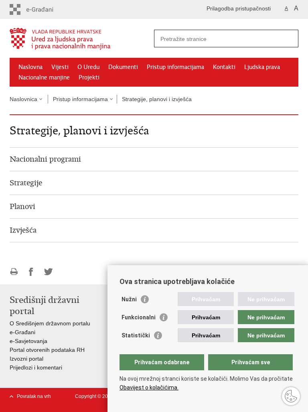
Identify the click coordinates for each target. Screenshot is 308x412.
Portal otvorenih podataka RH (47, 350)
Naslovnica (23, 99)
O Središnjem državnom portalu (50, 323)
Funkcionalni (139, 317)
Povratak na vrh (34, 396)
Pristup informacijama (175, 67)
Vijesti (60, 67)
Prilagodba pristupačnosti (239, 8)
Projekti (89, 77)
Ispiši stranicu (14, 272)
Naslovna (30, 67)
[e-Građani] (44, 9)
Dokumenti (123, 67)
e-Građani (22, 332)
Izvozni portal (26, 358)
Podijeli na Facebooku (31, 272)
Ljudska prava (262, 67)
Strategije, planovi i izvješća (157, 99)
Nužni (129, 299)
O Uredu (88, 67)
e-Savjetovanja (28, 341)
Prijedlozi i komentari (36, 367)
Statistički (136, 335)
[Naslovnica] (82, 39)
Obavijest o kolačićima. (149, 387)
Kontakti (224, 67)
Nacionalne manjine (44, 77)
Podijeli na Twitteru (48, 272)
